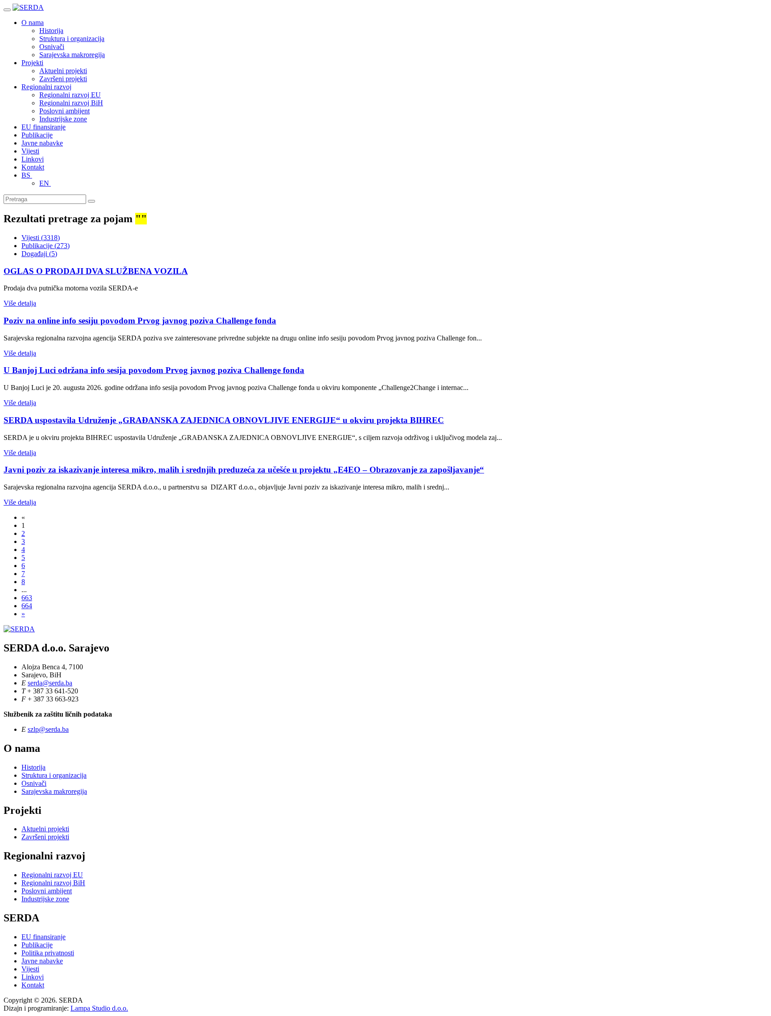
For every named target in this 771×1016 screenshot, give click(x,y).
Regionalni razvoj (46, 87)
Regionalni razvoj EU (70, 95)
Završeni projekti (63, 79)
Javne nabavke (42, 143)
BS (26, 175)
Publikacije (37, 135)
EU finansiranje (43, 127)
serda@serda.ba (50, 683)
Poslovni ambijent (64, 111)
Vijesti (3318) (40, 237)
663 (26, 597)
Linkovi (32, 159)
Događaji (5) (39, 253)
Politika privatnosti (47, 953)
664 (26, 606)
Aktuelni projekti (63, 71)
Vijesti (30, 151)
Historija (51, 30)
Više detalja (20, 303)
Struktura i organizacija (71, 38)
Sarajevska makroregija (72, 54)
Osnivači (51, 46)
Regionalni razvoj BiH (71, 103)
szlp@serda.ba (48, 729)
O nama (32, 22)
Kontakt (32, 167)
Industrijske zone (63, 119)
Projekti (32, 62)
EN (45, 183)
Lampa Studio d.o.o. (99, 1008)
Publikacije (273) (45, 245)
